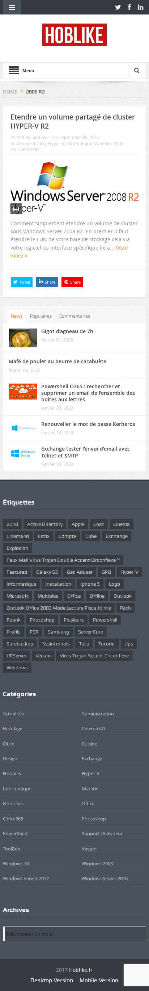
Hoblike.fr (81, 969)
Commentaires (74, 316)
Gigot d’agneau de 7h (67, 331)
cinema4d (18, 536)
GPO (106, 572)
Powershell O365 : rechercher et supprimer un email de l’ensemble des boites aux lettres (88, 393)
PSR (34, 632)
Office (88, 803)
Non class (13, 803)
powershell (105, 620)
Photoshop (94, 818)
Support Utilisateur (102, 833)
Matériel (90, 788)
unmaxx (40, 137)
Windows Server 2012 (26, 878)
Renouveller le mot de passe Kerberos (88, 424)
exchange (117, 536)
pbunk (14, 620)
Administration (31, 143)
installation (58, 584)
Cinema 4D (93, 728)
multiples (48, 596)
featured (17, 572)
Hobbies (12, 773)
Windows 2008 (109, 143)
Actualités (13, 713)
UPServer (16, 655)
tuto (84, 644)
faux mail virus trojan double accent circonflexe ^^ (63, 560)
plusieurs (74, 620)
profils (14, 632)
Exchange (92, 758)
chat (98, 524)
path (125, 608)
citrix (44, 536)
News (16, 316)
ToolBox (11, 848)
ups (128, 644)
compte (67, 536)
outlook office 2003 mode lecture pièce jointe (59, 608)
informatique (21, 584)
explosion (17, 548)
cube (91, 536)
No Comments (24, 149)
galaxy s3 (47, 572)
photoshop (42, 620)
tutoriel (106, 644)
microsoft (18, 596)
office (74, 596)
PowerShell (15, 833)
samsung (58, 632)
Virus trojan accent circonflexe (94, 655)
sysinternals (56, 644)
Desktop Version (51, 980)
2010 (12, 524)
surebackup (20, 644)
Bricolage (12, 728)
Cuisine (89, 743)
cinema (121, 524)
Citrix (8, 743)
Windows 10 (16, 863)
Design (10, 758)
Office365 (13, 818)
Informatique (79, 143)
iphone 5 (90, 584)
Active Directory (45, 524)
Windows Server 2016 (105, 878)
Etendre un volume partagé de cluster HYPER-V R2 (72, 121)
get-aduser (80, 572)
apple (78, 524)
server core (90, 632)
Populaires (41, 316)
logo (114, 584)
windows (17, 667)
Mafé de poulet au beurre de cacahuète (57, 361)
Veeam (43, 655)
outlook (123, 596)
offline (97, 596)
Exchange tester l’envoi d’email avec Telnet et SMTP (85, 452)
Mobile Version (99, 980)
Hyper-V (56, 143)
